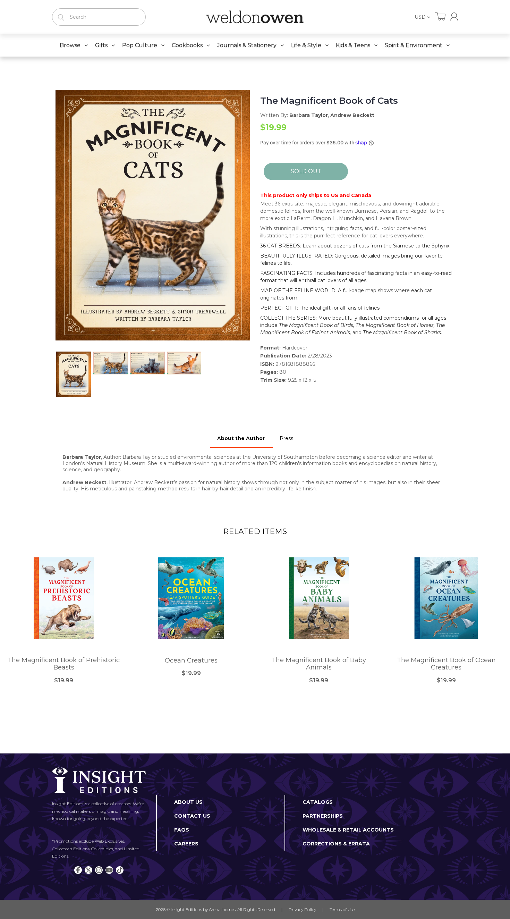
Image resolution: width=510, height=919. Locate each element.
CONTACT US (192, 816)
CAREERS (186, 844)
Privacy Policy (302, 909)
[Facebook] (78, 870)
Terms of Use (342, 909)
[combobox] (98, 17)
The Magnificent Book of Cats (329, 100)
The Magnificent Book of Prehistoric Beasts (64, 664)
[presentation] (49, 374)
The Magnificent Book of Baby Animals (319, 664)
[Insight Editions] (255, 17)
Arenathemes (222, 909)
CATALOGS (318, 802)
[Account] (454, 16)
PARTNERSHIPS (323, 816)
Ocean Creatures (191, 660)
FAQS (181, 830)
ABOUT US (188, 802)
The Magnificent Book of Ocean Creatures (446, 664)
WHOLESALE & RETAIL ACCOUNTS (348, 830)
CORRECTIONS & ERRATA (336, 844)
